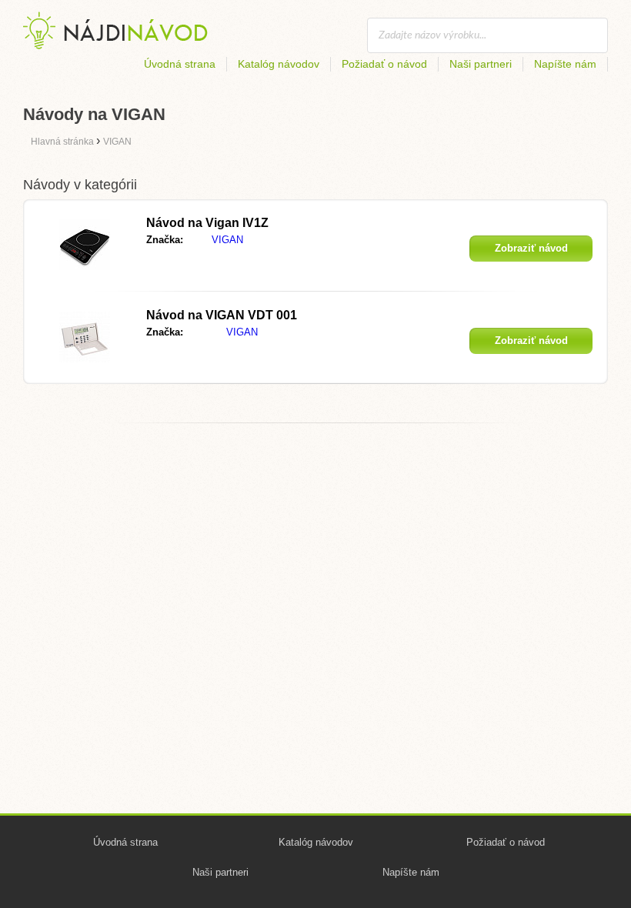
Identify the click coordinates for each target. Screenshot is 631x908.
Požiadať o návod (384, 64)
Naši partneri (480, 64)
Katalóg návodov (278, 64)
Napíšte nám (565, 64)
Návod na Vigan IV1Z (207, 222)
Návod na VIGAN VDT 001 (221, 315)
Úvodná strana (179, 64)
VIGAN (227, 239)
